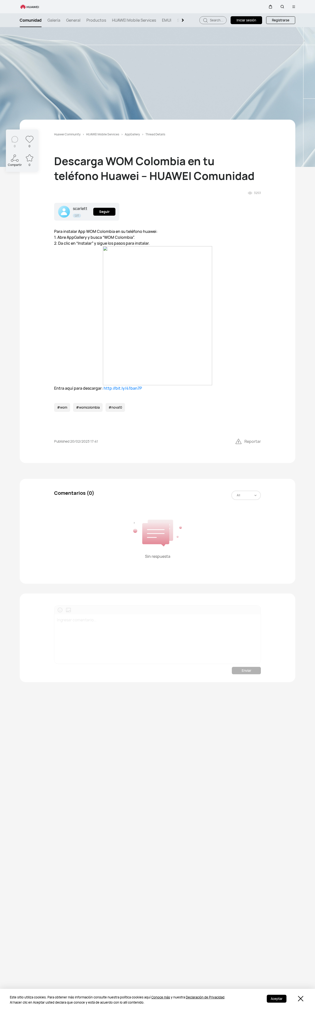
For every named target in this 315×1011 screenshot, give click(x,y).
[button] (270, 6)
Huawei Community (67, 134)
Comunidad (31, 20)
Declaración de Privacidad (205, 997)
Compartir (15, 165)
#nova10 (115, 407)
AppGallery (132, 134)
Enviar (246, 670)
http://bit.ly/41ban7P (123, 388)
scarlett (80, 208)
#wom (62, 407)
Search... (216, 20)
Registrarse (280, 20)
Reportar (252, 441)
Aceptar (277, 998)
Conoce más (160, 997)
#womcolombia (88, 407)
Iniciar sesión (246, 20)
